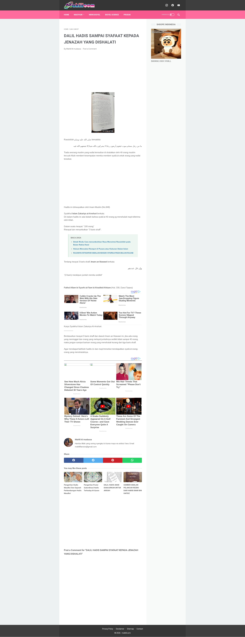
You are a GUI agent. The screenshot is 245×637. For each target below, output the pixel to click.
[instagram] (166, 5)
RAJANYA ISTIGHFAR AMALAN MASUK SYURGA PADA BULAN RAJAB (103, 253)
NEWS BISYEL (94, 15)
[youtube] (178, 5)
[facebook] (172, 5)
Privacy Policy (107, 629)
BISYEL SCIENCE (112, 15)
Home (66, 15)
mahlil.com (126, 633)
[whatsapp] (132, 460)
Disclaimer (120, 629)
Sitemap (130, 629)
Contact (140, 629)
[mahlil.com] (81, 5)
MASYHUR (78, 15)
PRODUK (127, 15)
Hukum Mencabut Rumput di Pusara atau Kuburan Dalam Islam (100, 249)
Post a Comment (90, 49)
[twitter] (93, 460)
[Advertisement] (103, 71)
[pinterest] (112, 460)
